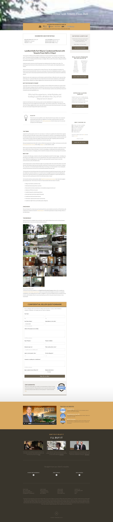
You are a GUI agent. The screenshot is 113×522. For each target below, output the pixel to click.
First (25, 318)
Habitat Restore (40, 210)
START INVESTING (61, 493)
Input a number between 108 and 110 (31, 369)
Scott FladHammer (70, 415)
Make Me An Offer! (44, 376)
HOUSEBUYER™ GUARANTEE (28, 493)
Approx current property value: (30, 353)
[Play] (24, 423)
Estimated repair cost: (28, 346)
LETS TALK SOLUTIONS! (80, 76)
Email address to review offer (50, 321)
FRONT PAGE (25, 489)
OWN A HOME (60, 489)
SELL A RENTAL (43, 493)
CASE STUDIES (43, 489)
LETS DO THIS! (80, 106)
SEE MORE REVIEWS (80, 47)
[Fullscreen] (55, 423)
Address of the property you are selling (31, 328)
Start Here (87, 454)
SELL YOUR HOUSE (26, 490)
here (26, 391)
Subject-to (42, 144)
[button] (39, 415)
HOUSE (28, 2)
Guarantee (62, 454)
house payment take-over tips (29, 144)
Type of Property (27, 340)
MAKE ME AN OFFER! (80, 142)
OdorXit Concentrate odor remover (48, 179)
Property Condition (49, 340)
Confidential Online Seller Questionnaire (31, 291)
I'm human (49, 371)
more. (39, 454)
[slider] (38, 423)
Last (46, 318)
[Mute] (53, 423)
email (75, 493)
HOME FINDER (60, 490)
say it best (75, 136)
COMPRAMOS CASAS (44, 491)
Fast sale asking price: (49, 353)
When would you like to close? (51, 346)
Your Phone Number (28, 321)
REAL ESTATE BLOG (44, 490)
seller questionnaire (47, 120)
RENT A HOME (60, 491)
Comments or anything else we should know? (32, 359)
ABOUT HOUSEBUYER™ (27, 491)
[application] (39, 415)
